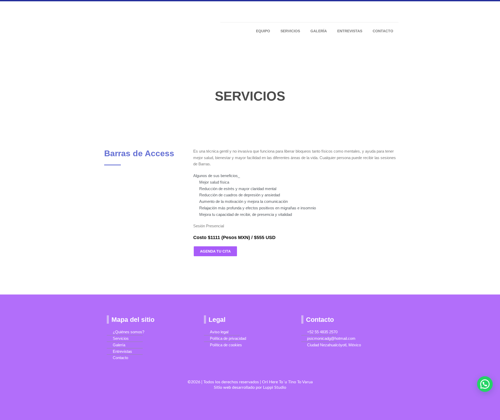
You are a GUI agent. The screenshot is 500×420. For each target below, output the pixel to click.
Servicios (290, 31)
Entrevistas (349, 31)
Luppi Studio (274, 387)
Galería (318, 31)
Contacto (383, 31)
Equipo (263, 31)
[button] (485, 384)
